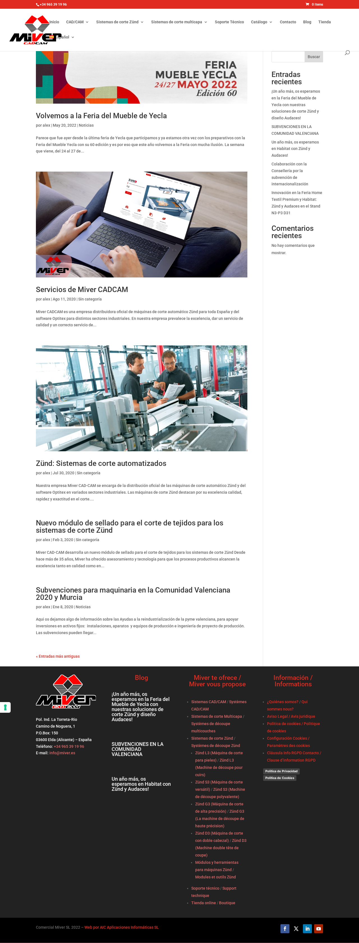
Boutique (227, 903)
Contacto (288, 22)
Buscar (314, 56)
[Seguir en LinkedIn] (307, 928)
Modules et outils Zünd (215, 877)
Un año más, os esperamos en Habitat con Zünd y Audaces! (295, 149)
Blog (307, 22)
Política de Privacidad (281, 771)
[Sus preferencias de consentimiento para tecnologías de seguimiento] (5, 707)
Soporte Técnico (229, 22)
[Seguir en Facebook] (284, 928)
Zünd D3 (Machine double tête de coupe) (221, 847)
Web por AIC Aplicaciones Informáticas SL (121, 927)
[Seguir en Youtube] (318, 928)
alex (46, 125)
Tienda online (203, 903)
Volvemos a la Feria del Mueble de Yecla (101, 115)
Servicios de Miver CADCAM (82, 289)
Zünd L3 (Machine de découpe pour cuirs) (219, 767)
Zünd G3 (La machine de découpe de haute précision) (219, 818)
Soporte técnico (205, 888)
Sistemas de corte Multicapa (216, 716)
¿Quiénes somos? (282, 702)
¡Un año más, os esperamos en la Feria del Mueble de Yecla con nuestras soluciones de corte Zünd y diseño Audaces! (295, 104)
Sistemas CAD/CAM (208, 702)
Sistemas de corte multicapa (176, 22)
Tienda (324, 22)
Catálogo (259, 22)
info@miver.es (62, 753)
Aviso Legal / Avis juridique (291, 716)
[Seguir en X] (296, 928)
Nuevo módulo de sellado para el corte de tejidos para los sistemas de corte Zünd (129, 526)
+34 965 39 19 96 (68, 746)
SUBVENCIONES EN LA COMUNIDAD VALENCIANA (138, 749)
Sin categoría (90, 299)
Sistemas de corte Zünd (117, 22)
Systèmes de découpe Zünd (215, 745)
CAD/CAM (75, 22)
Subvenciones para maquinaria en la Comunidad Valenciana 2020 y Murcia (133, 594)
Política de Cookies (279, 778)
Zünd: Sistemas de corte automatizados (101, 463)
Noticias (86, 125)
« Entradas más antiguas (58, 656)
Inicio (54, 22)
